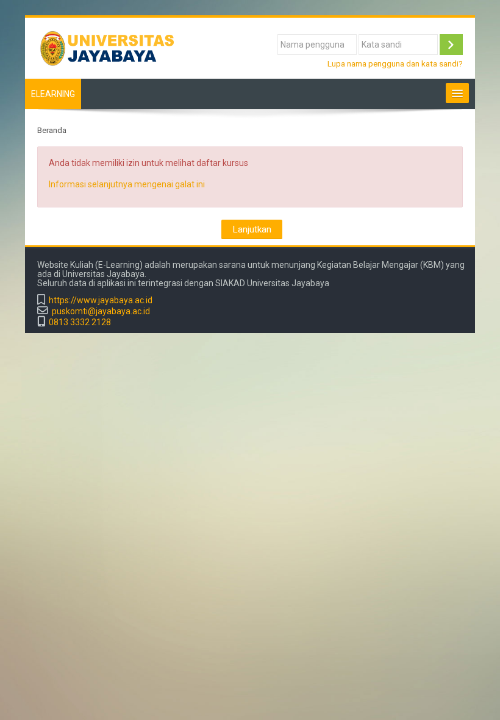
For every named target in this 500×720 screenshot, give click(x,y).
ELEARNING (53, 94)
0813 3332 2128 (80, 322)
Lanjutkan (251, 229)
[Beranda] (113, 47)
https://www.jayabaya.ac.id (100, 300)
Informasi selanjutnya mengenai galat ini (127, 184)
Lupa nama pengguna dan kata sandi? (395, 63)
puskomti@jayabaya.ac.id (101, 311)
